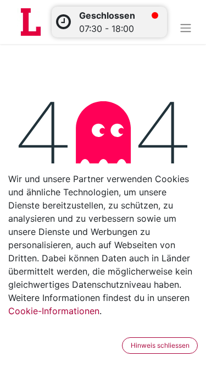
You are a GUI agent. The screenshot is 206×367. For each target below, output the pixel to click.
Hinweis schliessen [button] (160, 345)
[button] (114, 345)
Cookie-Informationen (53, 310)
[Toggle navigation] (185, 27)
